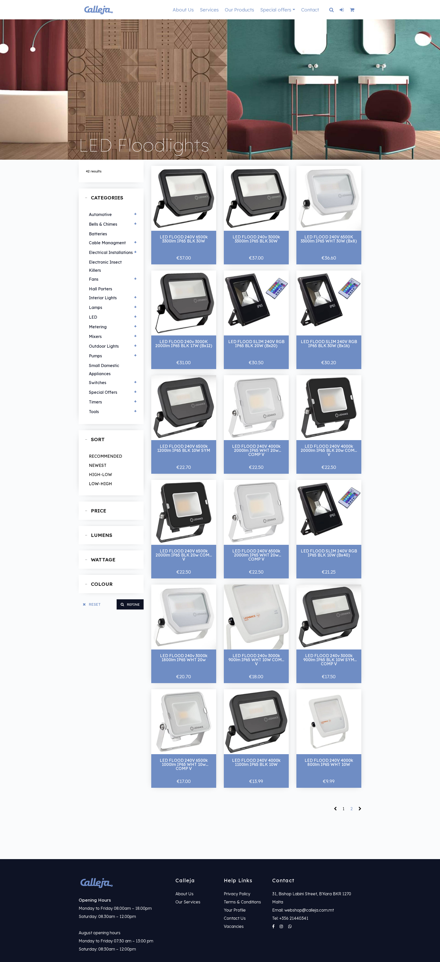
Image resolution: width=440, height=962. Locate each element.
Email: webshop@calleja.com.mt (303, 910)
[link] (123, 882)
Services (209, 10)
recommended (105, 456)
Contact (310, 10)
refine (133, 604)
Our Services (187, 901)
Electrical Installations (111, 252)
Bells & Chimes (103, 224)
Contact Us (235, 918)
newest (97, 465)
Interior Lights (103, 297)
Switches (97, 382)
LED (93, 317)
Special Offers (103, 392)
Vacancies (234, 926)
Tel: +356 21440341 (290, 918)
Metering (98, 326)
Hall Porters (100, 288)
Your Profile (235, 910)
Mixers (95, 336)
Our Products (239, 10)
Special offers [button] (275, 10)
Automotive (100, 214)
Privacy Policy (237, 893)
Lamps (95, 307)
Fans (93, 279)
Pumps (95, 355)
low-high (100, 483)
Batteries (98, 233)
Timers (95, 401)
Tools (94, 411)
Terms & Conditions (242, 901)
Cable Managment (107, 242)
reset (94, 604)
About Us (183, 10)
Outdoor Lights (104, 346)
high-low (100, 474)
